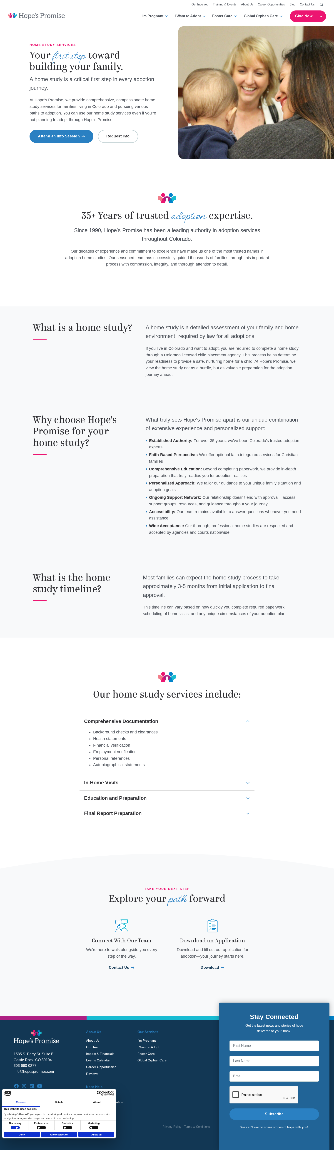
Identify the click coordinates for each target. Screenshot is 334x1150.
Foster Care (222, 16)
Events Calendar (98, 1060)
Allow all (96, 1134)
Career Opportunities (271, 4)
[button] (321, 4)
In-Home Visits (101, 782)
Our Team (93, 1047)
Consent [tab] (21, 1102)
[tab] (167, 721)
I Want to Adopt (188, 16)
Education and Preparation (115, 798)
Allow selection (59, 1134)
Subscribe (274, 1114)
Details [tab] (59, 1102)
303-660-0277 (25, 1066)
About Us (247, 4)
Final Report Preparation (113, 813)
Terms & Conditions (197, 1126)
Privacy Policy (172, 1126)
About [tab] (97, 1102)
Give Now (303, 16)
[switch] (41, 1127)
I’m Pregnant (152, 16)
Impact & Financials (100, 1054)
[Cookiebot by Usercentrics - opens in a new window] (94, 1093)
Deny (22, 1134)
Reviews (92, 1073)
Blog (292, 4)
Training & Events (225, 4)
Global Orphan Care (261, 16)
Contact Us (307, 4)
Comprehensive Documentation (121, 721)
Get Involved (200, 4)
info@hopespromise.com (34, 1071)
